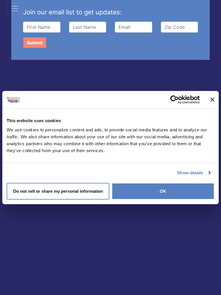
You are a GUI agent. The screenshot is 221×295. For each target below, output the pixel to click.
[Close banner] (212, 100)
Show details (190, 172)
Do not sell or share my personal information (58, 190)
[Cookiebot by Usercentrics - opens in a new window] (174, 99)
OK (163, 190)
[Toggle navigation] (15, 8)
